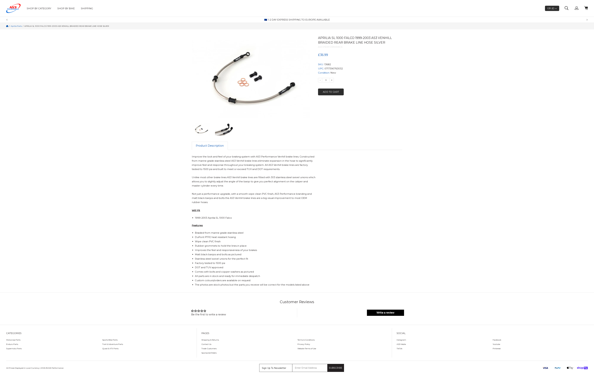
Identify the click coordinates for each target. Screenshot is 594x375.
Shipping (87, 8)
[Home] (7, 26)
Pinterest (497, 348)
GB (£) (551, 8)
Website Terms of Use (306, 348)
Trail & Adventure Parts (112, 344)
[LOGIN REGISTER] (577, 8)
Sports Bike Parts (110, 340)
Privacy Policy (303, 344)
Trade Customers (209, 348)
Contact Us (206, 344)
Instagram (401, 340)
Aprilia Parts (16, 26)
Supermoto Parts (14, 348)
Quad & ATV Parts (110, 348)
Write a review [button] (385, 312)
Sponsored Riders (209, 353)
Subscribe (335, 368)
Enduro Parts (12, 344)
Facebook (497, 340)
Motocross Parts (13, 340)
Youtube (496, 344)
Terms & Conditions (306, 340)
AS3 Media (401, 344)
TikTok (399, 348)
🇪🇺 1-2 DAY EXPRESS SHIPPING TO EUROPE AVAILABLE (297, 19)
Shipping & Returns (210, 340)
